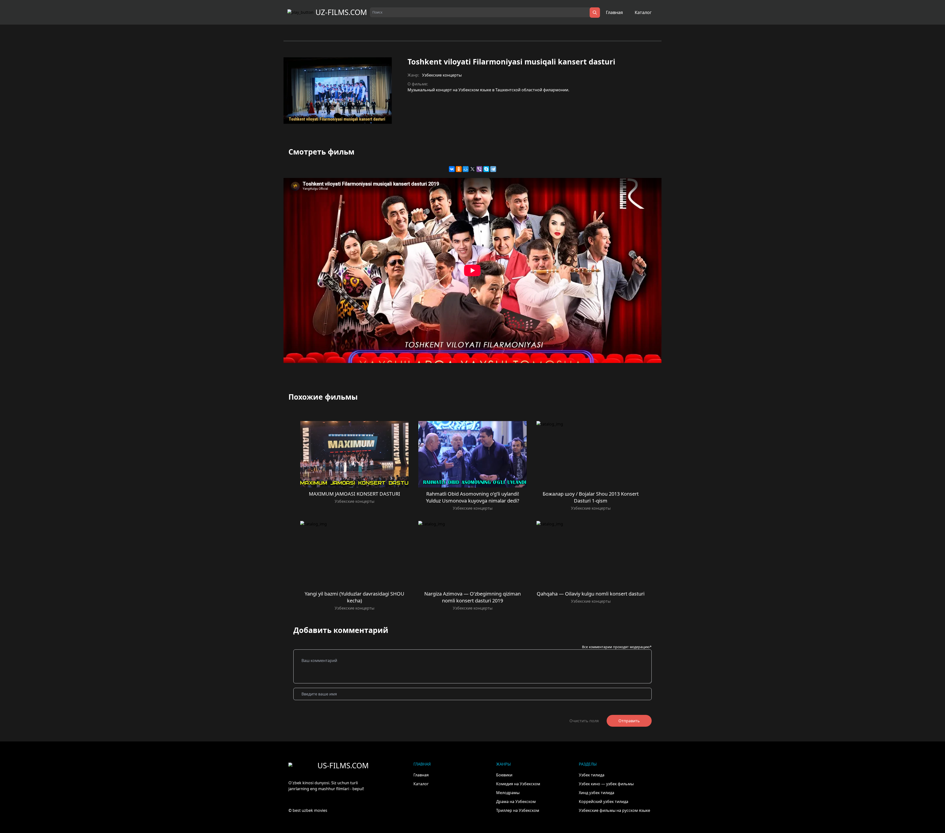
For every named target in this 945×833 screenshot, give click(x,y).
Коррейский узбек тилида (603, 801)
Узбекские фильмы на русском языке (614, 810)
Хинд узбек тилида (596, 792)
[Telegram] (493, 169)
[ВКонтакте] (452, 169)
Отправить (629, 720)
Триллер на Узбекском (517, 810)
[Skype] (486, 169)
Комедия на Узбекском (518, 783)
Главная (614, 12)
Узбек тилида (591, 775)
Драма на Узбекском (516, 801)
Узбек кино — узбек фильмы (606, 783)
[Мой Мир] (466, 169)
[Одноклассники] (459, 169)
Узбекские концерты (442, 75)
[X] (472, 169)
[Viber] (479, 169)
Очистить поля (584, 720)
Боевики (504, 775)
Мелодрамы (508, 792)
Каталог (643, 12)
